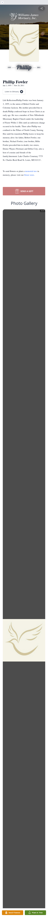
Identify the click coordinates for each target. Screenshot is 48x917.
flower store (29, 174)
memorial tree (31, 171)
